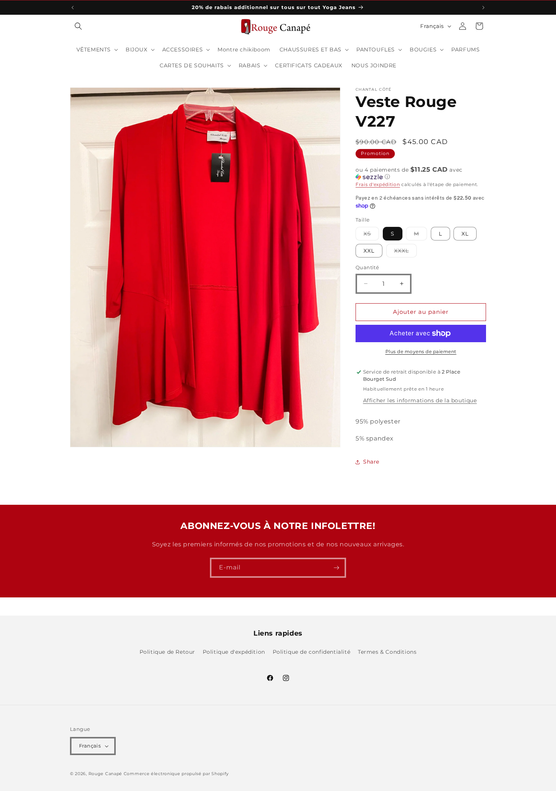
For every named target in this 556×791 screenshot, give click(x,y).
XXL (368, 250)
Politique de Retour (167, 651)
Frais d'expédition (378, 184)
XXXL (405, 252)
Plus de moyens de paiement (421, 351)
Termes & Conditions (387, 651)
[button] (78, 26)
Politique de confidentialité (312, 651)
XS (371, 235)
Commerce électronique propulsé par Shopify (176, 773)
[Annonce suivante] (483, 7)
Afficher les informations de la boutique (420, 400)
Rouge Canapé (106, 773)
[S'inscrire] (336, 568)
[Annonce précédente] (72, 7)
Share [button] (371, 461)
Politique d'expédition (234, 651)
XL (465, 233)
